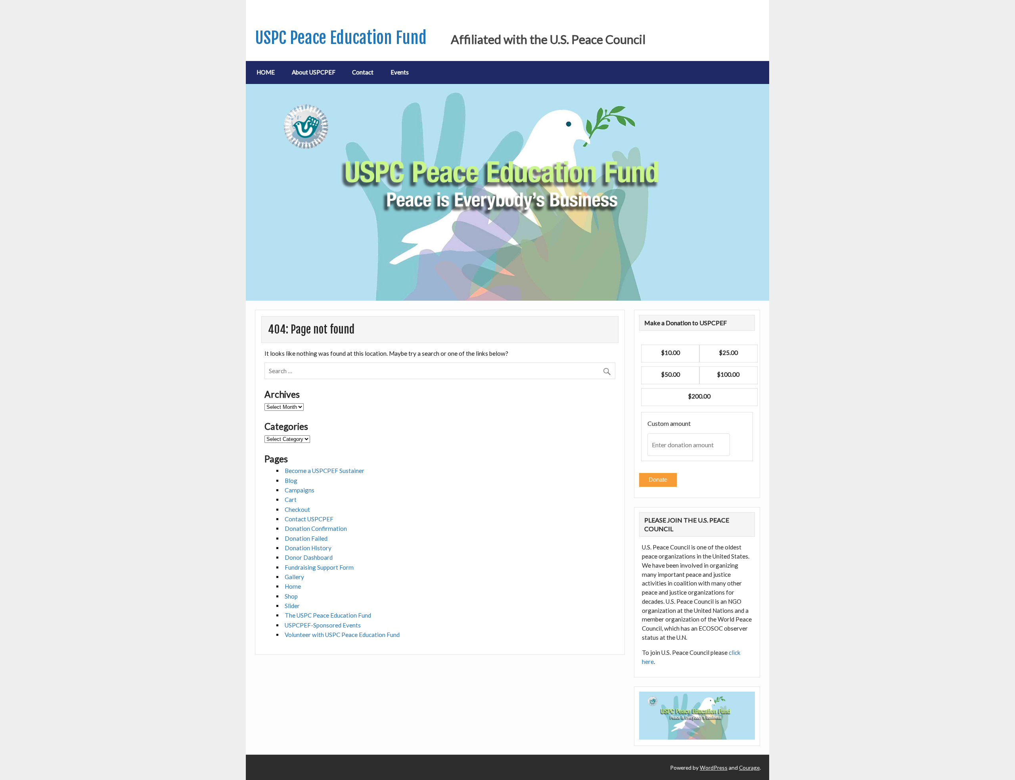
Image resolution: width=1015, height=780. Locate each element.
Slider (292, 605)
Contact (362, 72)
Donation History (308, 547)
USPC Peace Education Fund (341, 38)
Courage (749, 767)
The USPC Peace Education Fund (328, 615)
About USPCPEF (313, 72)
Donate (658, 479)
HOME (266, 72)
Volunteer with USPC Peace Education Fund (342, 634)
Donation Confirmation (316, 528)
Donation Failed (306, 538)
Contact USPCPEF (309, 519)
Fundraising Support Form (319, 567)
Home (293, 586)
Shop (291, 596)
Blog (291, 480)
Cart (291, 499)
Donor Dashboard (309, 557)
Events (400, 72)
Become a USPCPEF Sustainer (324, 470)
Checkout (297, 509)
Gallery (294, 576)
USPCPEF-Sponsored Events (323, 625)
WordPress (714, 767)
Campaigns (299, 490)
